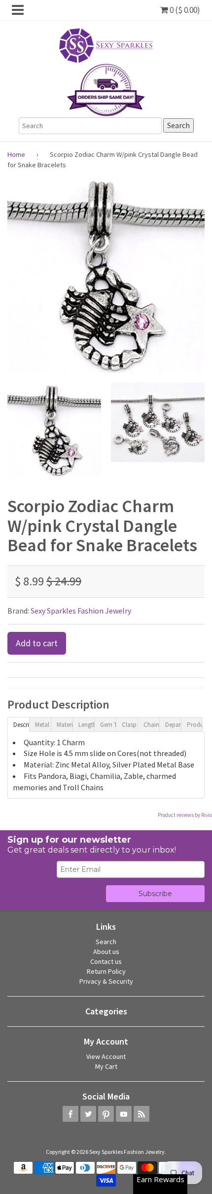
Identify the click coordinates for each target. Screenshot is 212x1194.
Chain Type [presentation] (151, 724)
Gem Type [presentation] (108, 724)
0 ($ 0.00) (184, 9)
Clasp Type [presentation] (130, 724)
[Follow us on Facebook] (70, 1114)
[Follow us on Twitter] (88, 1114)
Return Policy (106, 971)
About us (106, 951)
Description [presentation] (21, 724)
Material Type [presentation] (64, 724)
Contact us (106, 961)
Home (16, 154)
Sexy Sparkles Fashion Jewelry (81, 611)
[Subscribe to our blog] (141, 1114)
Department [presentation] (173, 724)
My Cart (106, 1066)
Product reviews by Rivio (185, 815)
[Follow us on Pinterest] (106, 1114)
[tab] (18, 723)
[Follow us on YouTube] (124, 1114)
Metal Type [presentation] (43, 724)
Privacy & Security (106, 981)
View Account (106, 1056)
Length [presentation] (86, 724)
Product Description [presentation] (195, 724)
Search (106, 941)
